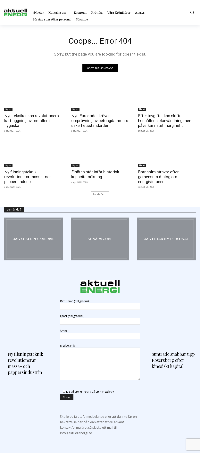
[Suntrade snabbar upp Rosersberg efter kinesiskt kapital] (172, 318)
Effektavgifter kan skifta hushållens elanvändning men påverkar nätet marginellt (164, 120)
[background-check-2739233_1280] (166, 239)
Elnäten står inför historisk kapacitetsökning (95, 174)
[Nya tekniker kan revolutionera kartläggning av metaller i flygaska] (33, 96)
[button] (191, 12)
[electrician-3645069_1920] (33, 239)
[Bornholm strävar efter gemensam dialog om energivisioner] (167, 152)
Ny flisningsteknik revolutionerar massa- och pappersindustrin (28, 177)
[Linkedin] (100, 440)
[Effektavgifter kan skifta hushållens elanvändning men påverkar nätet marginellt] (167, 96)
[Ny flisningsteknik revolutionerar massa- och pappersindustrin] (33, 152)
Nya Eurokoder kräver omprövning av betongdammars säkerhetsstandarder (99, 120)
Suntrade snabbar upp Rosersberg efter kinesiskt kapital (173, 360)
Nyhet (8, 109)
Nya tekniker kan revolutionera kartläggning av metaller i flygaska (31, 120)
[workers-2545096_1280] (100, 239)
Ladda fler (98, 194)
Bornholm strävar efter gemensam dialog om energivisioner (158, 177)
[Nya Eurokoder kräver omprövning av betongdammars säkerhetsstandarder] (100, 96)
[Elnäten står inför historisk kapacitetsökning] (100, 152)
